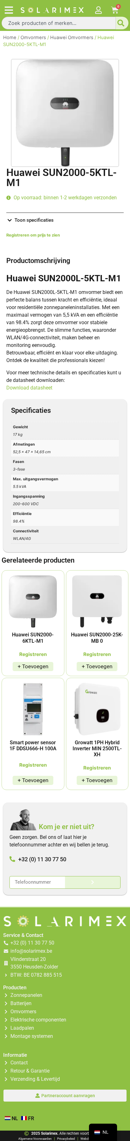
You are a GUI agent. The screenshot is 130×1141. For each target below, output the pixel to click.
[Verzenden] (93, 882)
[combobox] (59, 23)
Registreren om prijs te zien (33, 235)
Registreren (33, 654)
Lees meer (33, 666)
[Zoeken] (122, 23)
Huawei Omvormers (71, 37)
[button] (9, 10)
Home (9, 37)
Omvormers (33, 37)
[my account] (98, 10)
